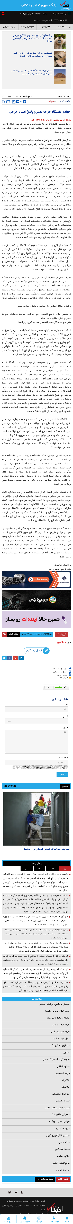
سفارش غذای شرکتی (59, 1115)
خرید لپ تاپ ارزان (60, 1032)
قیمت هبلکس (62, 1101)
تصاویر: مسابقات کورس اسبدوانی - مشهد (47, 849)
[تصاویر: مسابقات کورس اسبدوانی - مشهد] (36, 819)
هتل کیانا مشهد (61, 1039)
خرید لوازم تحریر (61, 1025)
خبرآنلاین (61, 642)
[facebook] (9, 658)
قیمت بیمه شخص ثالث (57, 1108)
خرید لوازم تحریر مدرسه (57, 1011)
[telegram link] (16, 1192)
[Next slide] (5, 786)
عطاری (66, 1052)
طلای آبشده (63, 1156)
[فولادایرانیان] (36, 579)
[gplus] (15, 658)
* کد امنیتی (63, 758)
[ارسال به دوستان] (8, 101)
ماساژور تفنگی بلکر (60, 1045)
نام (67, 704)
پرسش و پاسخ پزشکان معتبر (55, 1004)
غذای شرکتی (63, 1066)
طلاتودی (65, 1087)
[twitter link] (9, 1192)
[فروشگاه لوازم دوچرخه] (36, 600)
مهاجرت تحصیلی (61, 1094)
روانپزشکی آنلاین (61, 1163)
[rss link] (22, 1192)
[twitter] (4, 658)
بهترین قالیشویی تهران (58, 1135)
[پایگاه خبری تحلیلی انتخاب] (65, 5)
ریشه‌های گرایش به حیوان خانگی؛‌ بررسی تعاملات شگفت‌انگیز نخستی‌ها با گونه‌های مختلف (32, 38)
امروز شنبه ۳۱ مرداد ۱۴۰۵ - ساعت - (50, 13)
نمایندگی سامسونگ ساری (56, 1059)
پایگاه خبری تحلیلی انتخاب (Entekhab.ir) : (50, 120)
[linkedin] (21, 658)
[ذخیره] (13, 102)
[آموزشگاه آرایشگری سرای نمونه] (36, 619)
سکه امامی (64, 1142)
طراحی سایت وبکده (59, 1121)
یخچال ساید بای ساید (58, 1018)
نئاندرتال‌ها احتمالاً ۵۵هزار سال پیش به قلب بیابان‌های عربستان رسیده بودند (31, 72)
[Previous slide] (14, 786)
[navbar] (69, 14)
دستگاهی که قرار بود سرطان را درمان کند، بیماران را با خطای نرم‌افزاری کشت (32, 54)
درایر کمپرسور (63, 1073)
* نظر (65, 728)
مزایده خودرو (63, 1128)
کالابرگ (66, 1080)
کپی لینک (61, 634)
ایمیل (65, 716)
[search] (4, 14)
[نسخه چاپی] (3, 101)
